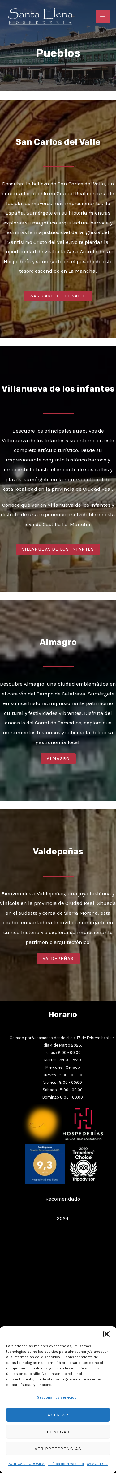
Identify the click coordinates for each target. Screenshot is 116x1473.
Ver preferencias (58, 1448)
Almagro (58, 642)
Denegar (58, 1432)
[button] (107, 1334)
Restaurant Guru (63, 1208)
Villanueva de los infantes (58, 389)
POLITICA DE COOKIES (26, 1464)
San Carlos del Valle (58, 142)
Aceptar (58, 1415)
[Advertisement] (58, 1290)
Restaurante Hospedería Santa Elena (62, 1189)
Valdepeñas (58, 851)
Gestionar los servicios (56, 1397)
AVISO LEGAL (97, 1464)
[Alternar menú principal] (103, 17)
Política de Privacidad (66, 1464)
